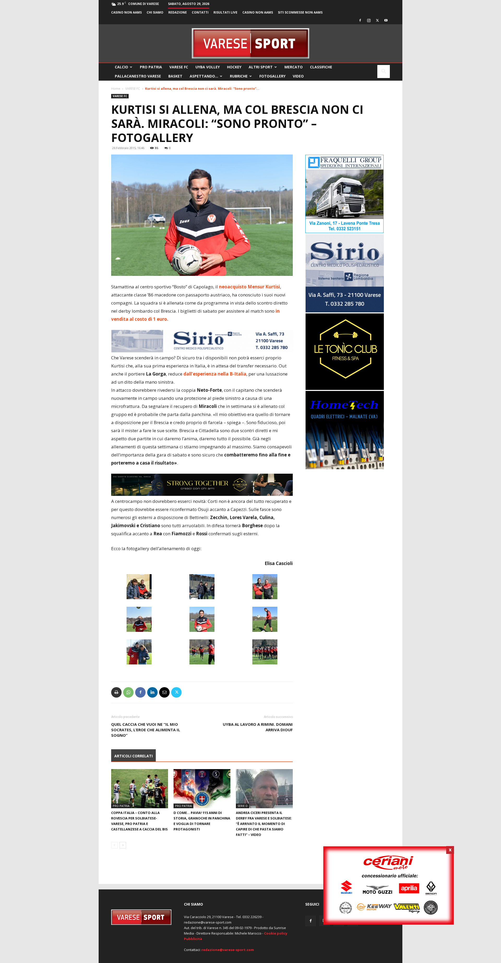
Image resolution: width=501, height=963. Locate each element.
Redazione (177, 12)
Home (115, 88)
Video (298, 76)
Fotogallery (272, 76)
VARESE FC (178, 66)
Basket (175, 76)
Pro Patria (151, 66)
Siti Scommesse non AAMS (300, 12)
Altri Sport (261, 66)
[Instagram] (369, 20)
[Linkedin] (152, 692)
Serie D (242, 806)
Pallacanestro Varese (138, 76)
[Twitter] (377, 20)
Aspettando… (204, 76)
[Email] (164, 692)
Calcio (121, 66)
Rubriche (239, 76)
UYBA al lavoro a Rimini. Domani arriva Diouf (258, 727)
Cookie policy (275, 933)
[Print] (116, 692)
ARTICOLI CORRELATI (133, 755)
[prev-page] (114, 845)
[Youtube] (386, 20)
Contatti (200, 12)
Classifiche (321, 66)
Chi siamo (155, 12)
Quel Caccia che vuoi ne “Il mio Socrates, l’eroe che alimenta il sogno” (145, 730)
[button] (383, 71)
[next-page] (123, 845)
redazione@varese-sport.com (227, 949)
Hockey (234, 66)
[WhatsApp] (128, 692)
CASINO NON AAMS (126, 12)
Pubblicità (193, 938)
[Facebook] (360, 20)
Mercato (293, 66)
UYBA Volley (207, 66)
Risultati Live (225, 12)
